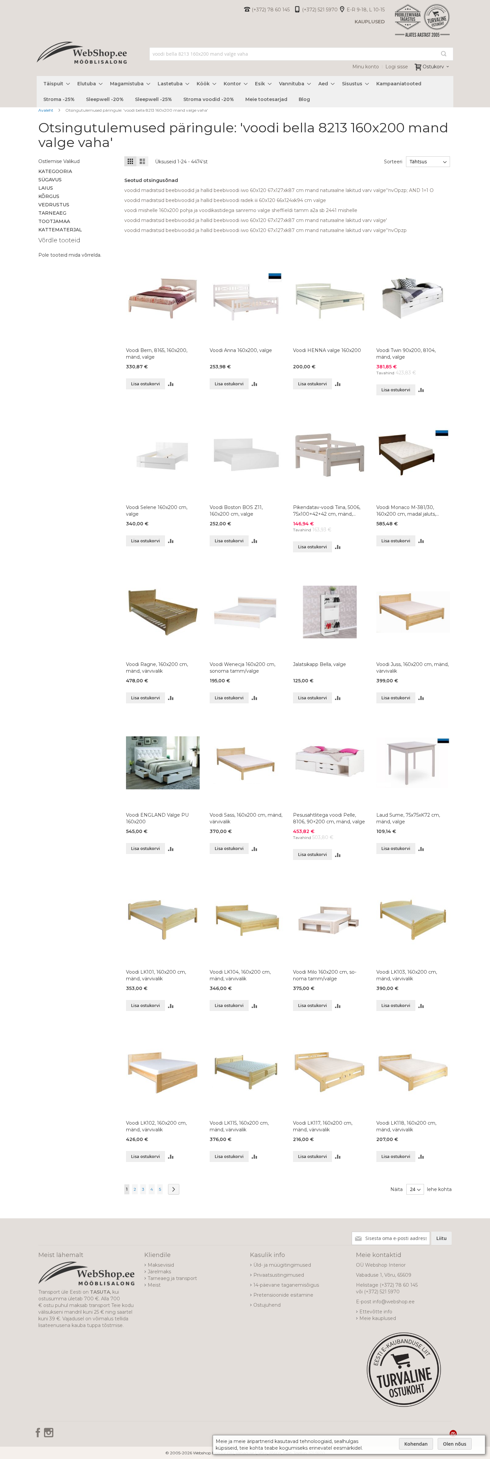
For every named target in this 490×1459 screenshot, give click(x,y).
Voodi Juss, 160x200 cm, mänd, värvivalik (412, 667)
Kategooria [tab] (55, 171)
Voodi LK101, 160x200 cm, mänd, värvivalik (156, 975)
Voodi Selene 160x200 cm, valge (156, 510)
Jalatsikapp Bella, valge (319, 664)
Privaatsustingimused (278, 1275)
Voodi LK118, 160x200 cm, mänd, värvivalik (406, 1126)
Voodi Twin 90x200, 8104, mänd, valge (406, 353)
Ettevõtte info (375, 1312)
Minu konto (365, 67)
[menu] (245, 91)
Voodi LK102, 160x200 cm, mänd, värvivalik (156, 1126)
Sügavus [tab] (50, 180)
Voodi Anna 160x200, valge (241, 350)
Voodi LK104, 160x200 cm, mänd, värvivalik (240, 975)
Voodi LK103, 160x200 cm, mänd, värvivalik (406, 975)
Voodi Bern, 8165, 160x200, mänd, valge (156, 353)
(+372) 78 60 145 (271, 10)
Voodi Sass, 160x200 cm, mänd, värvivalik (246, 818)
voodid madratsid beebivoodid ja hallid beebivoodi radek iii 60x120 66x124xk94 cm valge (225, 200)
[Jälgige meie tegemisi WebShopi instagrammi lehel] (48, 1435)
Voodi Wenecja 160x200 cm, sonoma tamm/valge (242, 667)
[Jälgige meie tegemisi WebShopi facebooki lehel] (38, 1435)
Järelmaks (159, 1272)
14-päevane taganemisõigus (286, 1285)
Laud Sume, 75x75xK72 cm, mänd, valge (408, 818)
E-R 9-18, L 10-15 (366, 10)
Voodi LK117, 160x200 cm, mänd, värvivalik (322, 1126)
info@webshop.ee (394, 1302)
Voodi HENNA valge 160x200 (327, 350)
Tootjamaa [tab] (54, 221)
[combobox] (301, 54)
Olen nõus (454, 1444)
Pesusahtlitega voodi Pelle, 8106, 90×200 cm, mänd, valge (329, 818)
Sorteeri (393, 162)
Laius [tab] (45, 188)
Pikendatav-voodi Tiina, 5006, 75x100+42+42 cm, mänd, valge (326, 510)
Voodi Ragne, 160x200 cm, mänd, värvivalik (157, 667)
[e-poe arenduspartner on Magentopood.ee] (453, 1433)
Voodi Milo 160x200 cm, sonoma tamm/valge (324, 975)
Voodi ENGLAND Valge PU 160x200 (157, 818)
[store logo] (82, 60)
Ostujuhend (267, 1305)
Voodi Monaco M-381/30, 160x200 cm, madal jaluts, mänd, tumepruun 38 (406, 510)
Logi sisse (396, 67)
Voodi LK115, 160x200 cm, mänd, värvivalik (239, 1126)
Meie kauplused (377, 1318)
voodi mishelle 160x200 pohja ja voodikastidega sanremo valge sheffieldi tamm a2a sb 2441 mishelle (240, 210)
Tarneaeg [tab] (52, 213)
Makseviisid (161, 1265)
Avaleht (46, 110)
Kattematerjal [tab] (60, 230)
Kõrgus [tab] (48, 196)
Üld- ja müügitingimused (282, 1265)
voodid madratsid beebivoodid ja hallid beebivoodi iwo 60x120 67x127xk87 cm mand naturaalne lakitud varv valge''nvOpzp (265, 230)
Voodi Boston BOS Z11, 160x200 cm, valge (236, 510)
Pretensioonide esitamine (283, 1295)
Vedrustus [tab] (53, 205)
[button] (171, 384)
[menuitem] (54, 84)
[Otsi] (443, 53)
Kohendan (416, 1444)
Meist (154, 1285)
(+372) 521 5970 (320, 10)
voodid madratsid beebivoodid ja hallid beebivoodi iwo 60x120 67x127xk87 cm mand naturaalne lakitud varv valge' (255, 220)
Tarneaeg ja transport (172, 1278)
